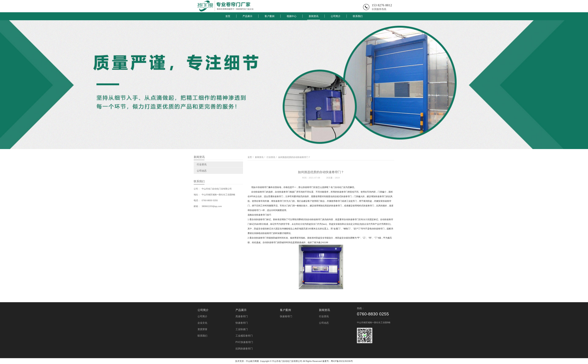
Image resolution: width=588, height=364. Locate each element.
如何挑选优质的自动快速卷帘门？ (294, 157)
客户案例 (269, 16)
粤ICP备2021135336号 (342, 361)
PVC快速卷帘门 (244, 342)
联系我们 (358, 16)
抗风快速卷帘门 (244, 348)
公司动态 (202, 170)
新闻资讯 (313, 16)
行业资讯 (202, 164)
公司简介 (336, 16)
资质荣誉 (202, 329)
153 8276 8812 (382, 5)
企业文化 (202, 323)
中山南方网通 (252, 361)
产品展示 (247, 16)
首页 (227, 16)
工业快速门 (242, 329)
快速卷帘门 (242, 323)
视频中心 (291, 16)
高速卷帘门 (242, 316)
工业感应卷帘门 (244, 335)
